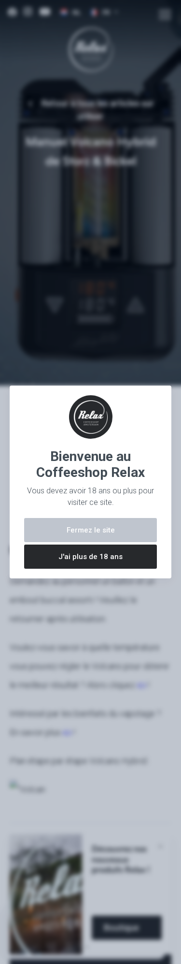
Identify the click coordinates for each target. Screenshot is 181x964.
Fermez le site (91, 530)
